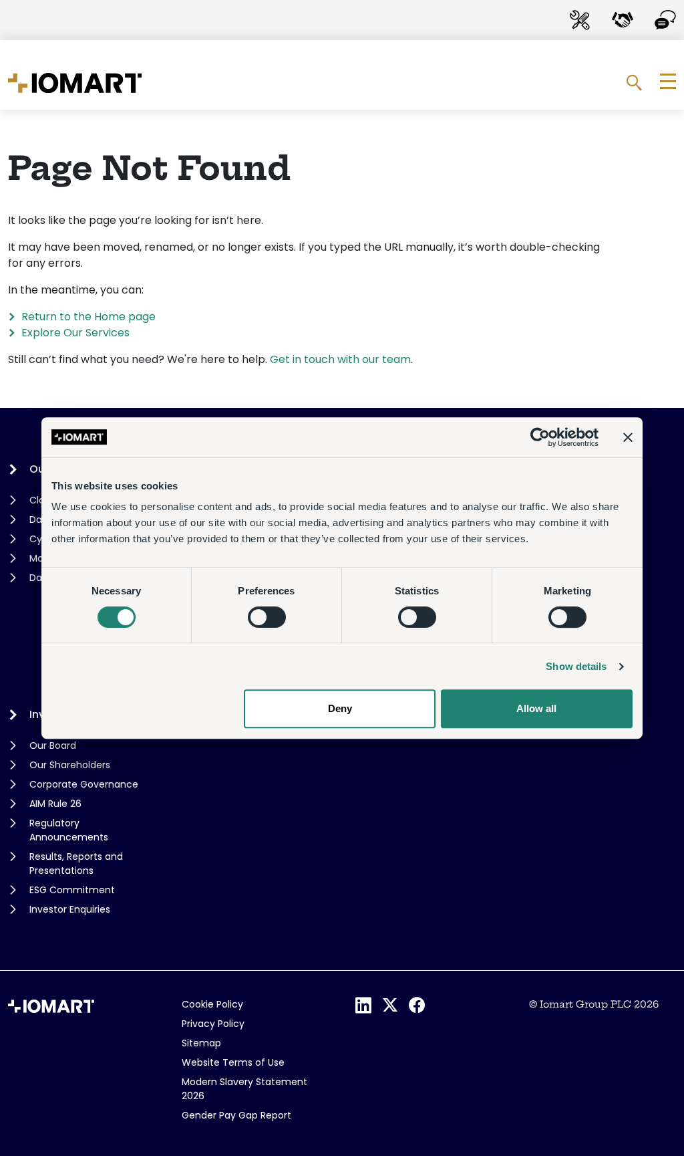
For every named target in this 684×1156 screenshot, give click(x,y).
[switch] (267, 617)
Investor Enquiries (69, 909)
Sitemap (201, 1043)
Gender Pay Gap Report (236, 1115)
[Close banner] (628, 437)
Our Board (52, 745)
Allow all (536, 708)
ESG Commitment (72, 890)
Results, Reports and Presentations (76, 863)
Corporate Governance (83, 784)
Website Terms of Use (233, 1062)
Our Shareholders (69, 765)
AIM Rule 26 (55, 803)
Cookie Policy (212, 1004)
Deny (340, 708)
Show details (576, 666)
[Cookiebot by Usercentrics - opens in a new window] (540, 437)
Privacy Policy (213, 1023)
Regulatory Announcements (68, 830)
